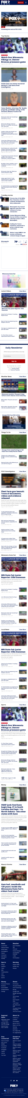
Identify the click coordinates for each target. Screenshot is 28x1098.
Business (3, 985)
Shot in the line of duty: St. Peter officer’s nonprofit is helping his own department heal (9, 547)
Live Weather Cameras (16, 953)
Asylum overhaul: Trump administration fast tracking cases (8, 531)
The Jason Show (17, 985)
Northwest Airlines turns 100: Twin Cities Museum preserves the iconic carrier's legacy (8, 920)
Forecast (15, 949)
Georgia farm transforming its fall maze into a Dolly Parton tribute (13, 450)
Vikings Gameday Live (17, 993)
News (3, 943)
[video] (14, 300)
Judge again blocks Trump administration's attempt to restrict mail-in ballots (8, 179)
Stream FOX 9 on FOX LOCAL (11, 415)
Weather (16, 943)
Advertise (15, 1029)
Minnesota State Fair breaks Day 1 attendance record (9, 117)
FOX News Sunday (4, 957)
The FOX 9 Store (17, 1011)
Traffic (14, 956)
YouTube (3, 1055)
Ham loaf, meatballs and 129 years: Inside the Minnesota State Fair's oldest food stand (13, 887)
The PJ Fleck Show (16, 997)
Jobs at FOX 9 (16, 1023)
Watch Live (20, 2)
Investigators (4, 951)
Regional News (4, 1016)
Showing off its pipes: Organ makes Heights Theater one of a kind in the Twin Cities (9, 935)
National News (5, 947)
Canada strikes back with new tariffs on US (8, 851)
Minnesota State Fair (8, 274)
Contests (15, 1019)
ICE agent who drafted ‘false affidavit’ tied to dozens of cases (9, 539)
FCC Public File (16, 1030)
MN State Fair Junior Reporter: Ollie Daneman (13, 309)
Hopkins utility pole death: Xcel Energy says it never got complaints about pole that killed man (9, 133)
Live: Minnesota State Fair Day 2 (9, 597)
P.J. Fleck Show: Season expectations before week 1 (8, 335)
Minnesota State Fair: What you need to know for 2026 (9, 172)
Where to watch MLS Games (17, 1071)
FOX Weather (16, 958)
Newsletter (4, 1046)
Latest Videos (6, 291)
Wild (2, 970)
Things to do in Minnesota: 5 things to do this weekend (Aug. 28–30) (9, 457)
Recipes (15, 968)
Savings (3, 991)
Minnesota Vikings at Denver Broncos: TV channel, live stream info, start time (9, 125)
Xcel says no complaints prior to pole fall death (9, 328)
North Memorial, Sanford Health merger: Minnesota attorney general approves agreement (9, 149)
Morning (16, 962)
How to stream (5, 1040)
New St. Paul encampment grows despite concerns (9, 321)
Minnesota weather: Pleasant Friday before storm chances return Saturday (14, 394)
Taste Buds (16, 1003)
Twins (2, 968)
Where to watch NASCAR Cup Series (17, 1052)
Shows (15, 982)
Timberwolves (4, 972)
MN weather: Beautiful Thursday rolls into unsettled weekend (9, 407)
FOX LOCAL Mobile (4, 1043)
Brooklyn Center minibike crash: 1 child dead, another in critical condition (9, 165)
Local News (5, 629)
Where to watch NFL (17, 1041)
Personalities (16, 1021)
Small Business (5, 989)
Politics (3, 953)
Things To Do (5, 432)
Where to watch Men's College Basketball (17, 1060)
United (3, 975)
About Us (16, 1015)
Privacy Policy (15, 368)
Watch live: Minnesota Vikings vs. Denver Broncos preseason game (13, 59)
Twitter (3, 1051)
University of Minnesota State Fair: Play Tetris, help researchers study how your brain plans (9, 142)
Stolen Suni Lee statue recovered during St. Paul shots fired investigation (12, 85)
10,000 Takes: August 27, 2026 (8, 778)
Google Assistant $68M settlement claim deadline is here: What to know (9, 829)
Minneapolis (5, 241)
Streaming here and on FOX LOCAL (11, 29)
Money (3, 785)
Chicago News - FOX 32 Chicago (5, 1023)
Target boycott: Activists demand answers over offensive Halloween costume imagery (9, 157)
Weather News (6, 376)
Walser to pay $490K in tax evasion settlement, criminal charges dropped (18, 234)
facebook (11, 1080)
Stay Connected (5, 1037)
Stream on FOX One (16, 1037)
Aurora (3, 977)
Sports (3, 705)
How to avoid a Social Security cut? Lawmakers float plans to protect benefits (8, 844)
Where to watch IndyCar (17, 1055)
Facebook (3, 1047)
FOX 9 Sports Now (16, 1000)
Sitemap (15, 1027)
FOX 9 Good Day (17, 987)
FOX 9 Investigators (8, 471)
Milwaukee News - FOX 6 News (5, 1020)
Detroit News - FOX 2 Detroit (5, 1026)
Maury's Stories (6, 864)
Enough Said (16, 991)
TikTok (3, 1053)
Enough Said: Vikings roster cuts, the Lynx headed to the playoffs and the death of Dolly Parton (9, 752)
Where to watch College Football (17, 1044)
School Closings (17, 951)
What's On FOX (16, 1025)
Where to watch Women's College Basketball (17, 1064)
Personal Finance (5, 984)
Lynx (2, 974)
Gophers (3, 966)
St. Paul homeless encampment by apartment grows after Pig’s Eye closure (9, 187)
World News (4, 949)
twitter (14, 1080)
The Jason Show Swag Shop (17, 1008)
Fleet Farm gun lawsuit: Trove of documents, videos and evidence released (12, 494)
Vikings (3, 964)
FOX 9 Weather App (16, 946)
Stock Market (4, 987)
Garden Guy (16, 966)
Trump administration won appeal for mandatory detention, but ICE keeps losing (9, 513)
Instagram (3, 1049)
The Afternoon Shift (16, 1005)
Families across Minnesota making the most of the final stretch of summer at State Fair (9, 622)
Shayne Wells (16, 964)
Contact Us (15, 1017)
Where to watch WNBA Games (17, 1068)
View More (22, 291)
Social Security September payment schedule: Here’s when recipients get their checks (9, 836)
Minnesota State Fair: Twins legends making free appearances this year (8, 770)
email (17, 1080)
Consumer (3, 955)
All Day (14, 989)
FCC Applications (17, 1032)
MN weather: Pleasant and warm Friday (9, 400)
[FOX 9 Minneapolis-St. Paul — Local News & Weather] (5, 2)
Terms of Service (15, 370)
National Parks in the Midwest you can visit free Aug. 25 (9, 463)
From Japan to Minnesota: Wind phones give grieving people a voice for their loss (9, 912)
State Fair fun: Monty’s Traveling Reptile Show (9, 314)
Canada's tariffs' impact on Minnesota (7, 858)
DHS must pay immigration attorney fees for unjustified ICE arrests (9, 522)
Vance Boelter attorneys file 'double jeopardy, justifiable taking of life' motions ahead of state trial (14, 109)
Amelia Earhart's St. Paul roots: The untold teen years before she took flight (9, 904)
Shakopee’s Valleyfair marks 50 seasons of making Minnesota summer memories (8, 927)
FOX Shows (16, 984)
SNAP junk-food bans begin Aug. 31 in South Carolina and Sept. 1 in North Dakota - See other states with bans (13, 809)
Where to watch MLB (17, 1048)
